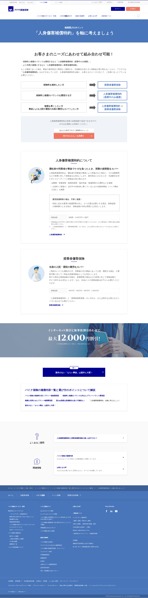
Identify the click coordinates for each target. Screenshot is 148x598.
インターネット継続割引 (80, 517)
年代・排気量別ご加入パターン (49, 570)
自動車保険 (13, 2)
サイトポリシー (73, 581)
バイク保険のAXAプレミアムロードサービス (22, 524)
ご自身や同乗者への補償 (16, 539)
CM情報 (75, 540)
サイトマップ (64, 581)
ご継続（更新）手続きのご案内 (82, 520)
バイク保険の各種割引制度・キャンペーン (52, 548)
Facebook (106, 511)
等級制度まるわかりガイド (48, 527)
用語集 (45, 581)
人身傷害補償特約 (55, 234)
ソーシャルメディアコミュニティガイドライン (102, 585)
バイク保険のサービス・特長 (46, 16)
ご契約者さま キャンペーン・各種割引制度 (85, 533)
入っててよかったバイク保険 (48, 514)
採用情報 (17, 581)
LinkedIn (111, 511)
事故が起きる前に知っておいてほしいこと (21, 516)
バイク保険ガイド (66, 16)
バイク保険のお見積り (46, 542)
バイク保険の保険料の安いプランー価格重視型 (42, 396)
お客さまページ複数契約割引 (48, 564)
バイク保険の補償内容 (14, 533)
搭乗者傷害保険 (54, 305)
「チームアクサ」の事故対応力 (18, 514)
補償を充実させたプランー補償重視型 (38, 400)
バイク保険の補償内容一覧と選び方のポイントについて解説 (60, 390)
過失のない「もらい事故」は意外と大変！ (40, 405)
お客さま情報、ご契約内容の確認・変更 (84, 524)
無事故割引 (43, 558)
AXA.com (20, 591)
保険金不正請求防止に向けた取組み (83, 543)
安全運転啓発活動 (134, 2)
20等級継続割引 (44, 554)
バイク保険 (43, 2)
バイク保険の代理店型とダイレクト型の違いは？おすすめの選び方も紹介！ (55, 518)
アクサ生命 (11, 591)
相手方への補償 (13, 536)
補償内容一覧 (13, 544)
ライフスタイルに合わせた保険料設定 (51, 545)
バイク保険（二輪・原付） (25, 488)
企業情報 (120, 2)
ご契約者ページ (106, 16)
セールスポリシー (53, 585)
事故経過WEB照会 (14, 522)
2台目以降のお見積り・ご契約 (81, 527)
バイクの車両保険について (15, 547)
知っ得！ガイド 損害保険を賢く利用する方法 (86, 546)
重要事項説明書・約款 (80, 585)
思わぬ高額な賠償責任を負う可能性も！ (70, 400)
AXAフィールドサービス (16, 529)
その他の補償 (13, 541)
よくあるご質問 (96, 2)
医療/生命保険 (73, 495)
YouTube (116, 511)
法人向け (31, 2)
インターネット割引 (46, 551)
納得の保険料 (80, 16)
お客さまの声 (92, 16)
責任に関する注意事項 (66, 585)
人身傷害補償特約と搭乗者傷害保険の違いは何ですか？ (77, 438)
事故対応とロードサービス (15, 511)
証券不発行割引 (44, 567)
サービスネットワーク (15, 527)
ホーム (10, 488)
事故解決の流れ (13, 519)
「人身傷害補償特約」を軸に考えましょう (104, 400)
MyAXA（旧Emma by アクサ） (81, 530)
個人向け (22, 2)
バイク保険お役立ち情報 (47, 531)
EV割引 (42, 561)
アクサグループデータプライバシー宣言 (19, 585)
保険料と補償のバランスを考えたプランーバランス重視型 (84, 396)
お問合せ (110, 2)
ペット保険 (58, 2)
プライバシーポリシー (39, 585)
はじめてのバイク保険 (46, 511)
